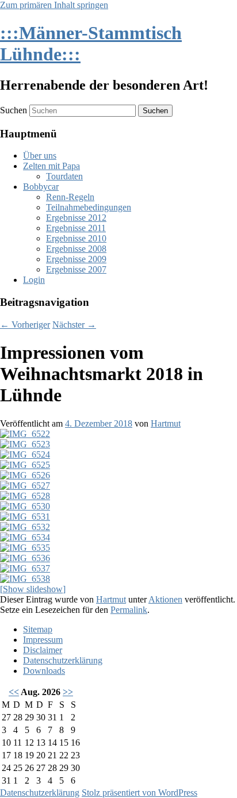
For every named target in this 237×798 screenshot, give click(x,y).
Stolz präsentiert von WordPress (139, 792)
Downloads (44, 671)
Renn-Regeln (70, 197)
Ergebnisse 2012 (76, 217)
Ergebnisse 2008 (76, 249)
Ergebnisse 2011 (76, 228)
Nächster (74, 324)
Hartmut (166, 423)
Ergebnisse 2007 (76, 269)
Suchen (13, 110)
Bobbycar (41, 186)
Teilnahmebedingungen (88, 207)
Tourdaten (64, 176)
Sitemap (37, 629)
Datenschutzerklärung (62, 660)
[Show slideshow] (33, 589)
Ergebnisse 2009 (76, 259)
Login (34, 280)
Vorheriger (25, 324)
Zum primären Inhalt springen (54, 5)
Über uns (39, 155)
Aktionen (165, 599)
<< (14, 692)
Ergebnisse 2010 (76, 238)
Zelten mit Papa (51, 166)
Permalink (128, 610)
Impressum (43, 639)
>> (68, 692)
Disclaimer (42, 650)
